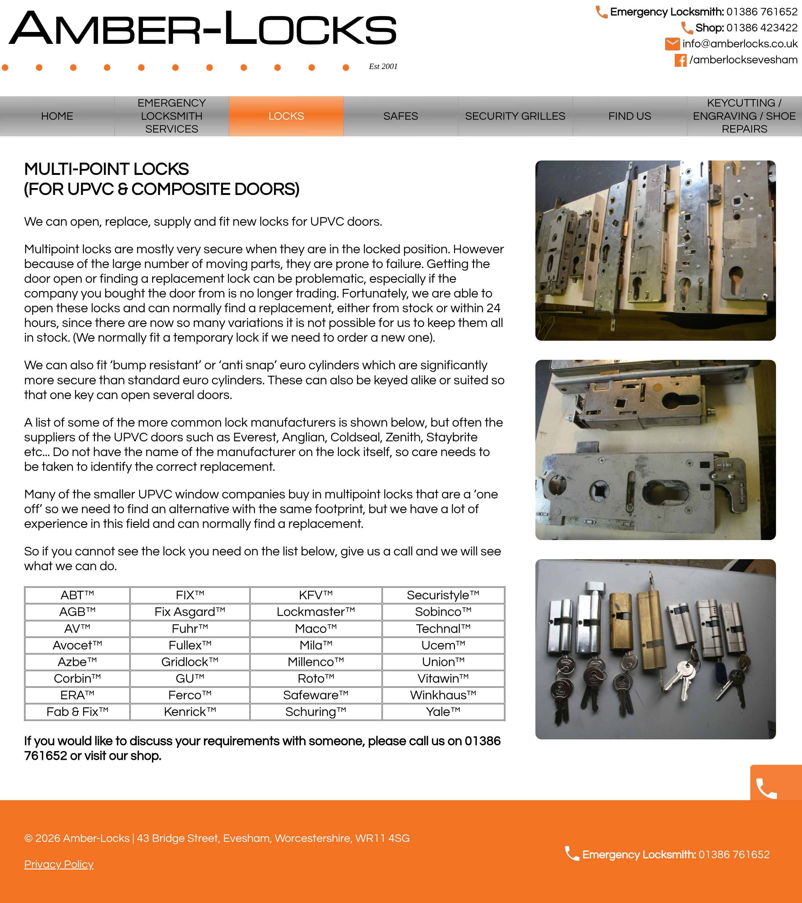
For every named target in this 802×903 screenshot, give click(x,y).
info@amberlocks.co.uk (739, 44)
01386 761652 (704, 12)
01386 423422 (747, 28)
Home (57, 116)
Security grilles (515, 116)
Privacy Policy (59, 864)
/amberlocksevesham (742, 60)
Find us (629, 116)
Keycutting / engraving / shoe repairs (744, 116)
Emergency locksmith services (172, 116)
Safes (400, 116)
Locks (286, 116)
